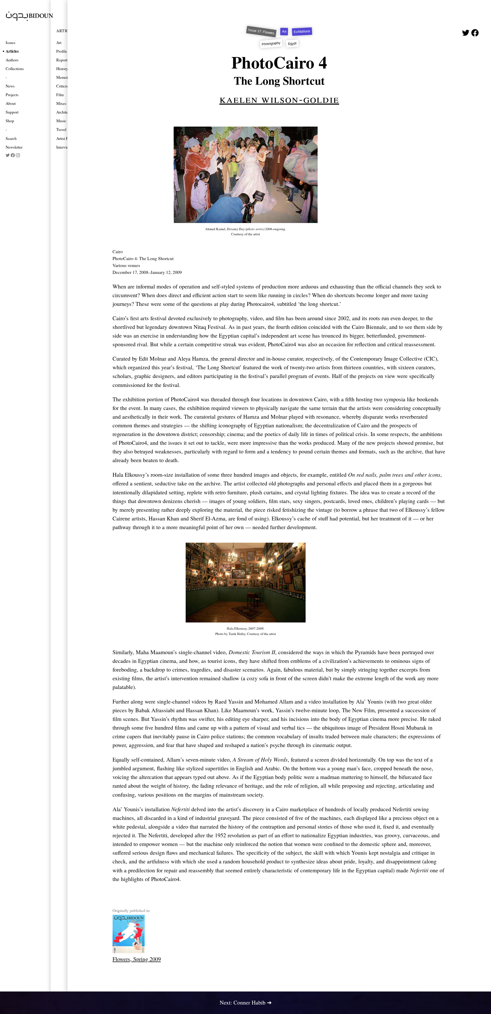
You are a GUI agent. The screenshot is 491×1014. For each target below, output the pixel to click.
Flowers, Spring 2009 (137, 959)
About (11, 103)
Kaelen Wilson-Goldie (279, 98)
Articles (12, 51)
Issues (10, 42)
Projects (12, 94)
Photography (271, 43)
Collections (15, 68)
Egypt (292, 43)
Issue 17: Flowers (261, 31)
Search (11, 138)
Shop (10, 120)
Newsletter (14, 147)
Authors (12, 59)
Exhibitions (302, 31)
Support (12, 112)
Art (284, 32)
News (10, 85)
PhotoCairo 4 (279, 62)
